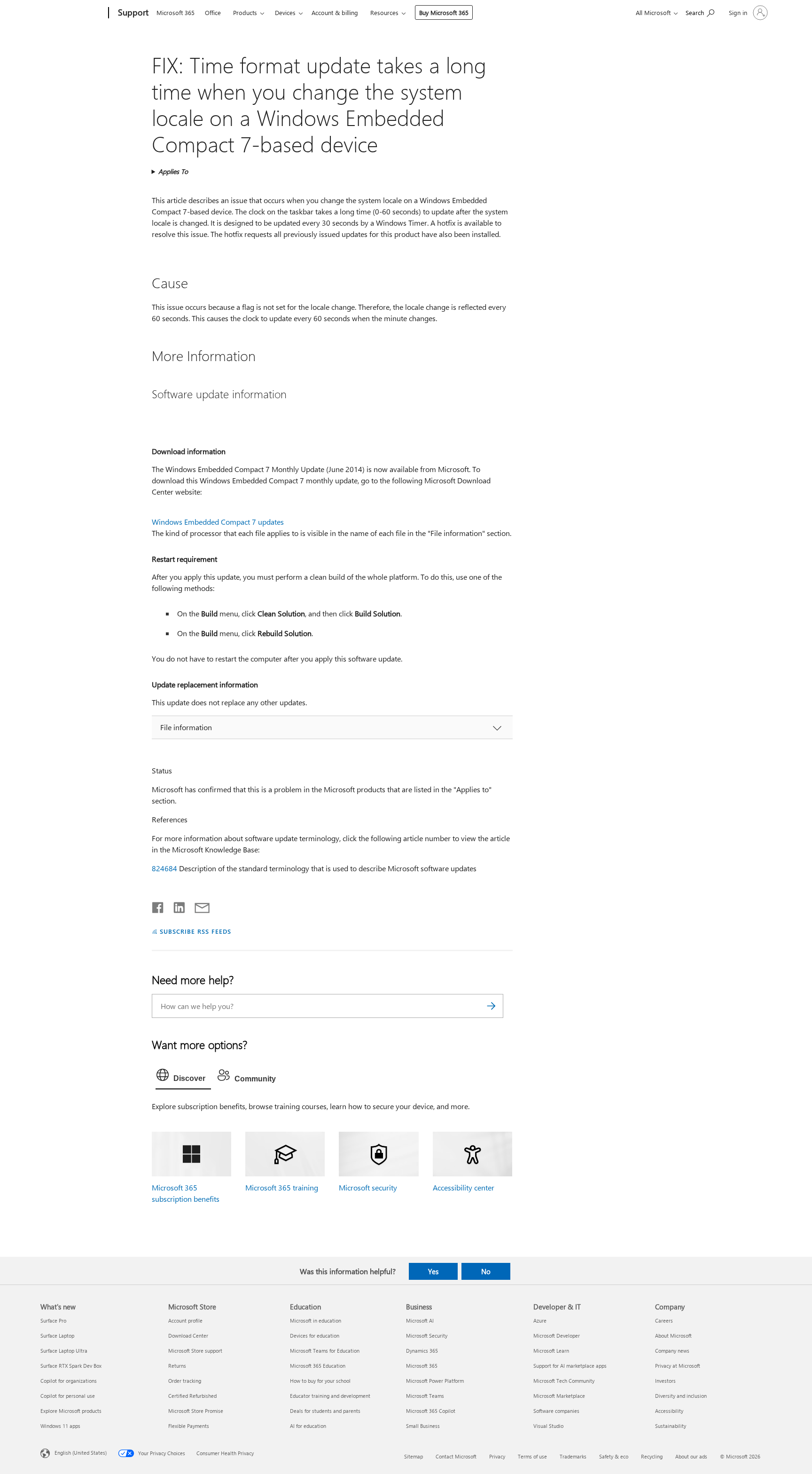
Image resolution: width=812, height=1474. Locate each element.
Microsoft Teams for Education (324, 1350)
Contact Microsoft (456, 1456)
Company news (672, 1350)
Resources (384, 12)
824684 (164, 868)
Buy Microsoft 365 (443, 12)
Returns (177, 1365)
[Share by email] (198, 905)
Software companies (556, 1410)
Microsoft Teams (425, 1395)
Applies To (173, 171)
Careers (664, 1320)
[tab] (183, 1077)
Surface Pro (53, 1320)
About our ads (691, 1456)
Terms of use (532, 1456)
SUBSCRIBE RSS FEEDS (195, 931)
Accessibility (669, 1410)
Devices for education (314, 1335)
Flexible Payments (188, 1425)
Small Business (423, 1425)
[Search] (491, 1006)
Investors (665, 1380)
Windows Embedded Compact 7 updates (218, 522)
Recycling (652, 1456)
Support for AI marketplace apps (570, 1365)
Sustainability (670, 1425)
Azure (540, 1320)
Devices (285, 12)
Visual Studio (548, 1425)
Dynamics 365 (422, 1350)
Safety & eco (613, 1456)
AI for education (308, 1425)
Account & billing (335, 12)
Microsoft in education (315, 1320)
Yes (433, 1271)
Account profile (185, 1320)
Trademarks (573, 1456)
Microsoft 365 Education (317, 1365)
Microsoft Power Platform (435, 1380)
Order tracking (184, 1380)
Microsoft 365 (175, 12)
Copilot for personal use (67, 1395)
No (486, 1271)
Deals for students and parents (325, 1410)
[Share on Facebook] (158, 905)
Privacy (497, 1456)
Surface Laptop (57, 1335)
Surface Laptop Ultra (63, 1350)
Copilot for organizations (68, 1380)
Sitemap (413, 1456)
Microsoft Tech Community (563, 1380)
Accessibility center (463, 1187)
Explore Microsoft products (71, 1410)
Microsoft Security (426, 1335)
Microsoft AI (420, 1320)
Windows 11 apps (60, 1425)
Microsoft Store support (195, 1350)
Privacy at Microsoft (677, 1365)
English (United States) (81, 1452)
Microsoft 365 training (281, 1187)
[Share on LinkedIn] (175, 905)
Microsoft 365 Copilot (430, 1410)
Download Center (188, 1335)
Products (245, 12)
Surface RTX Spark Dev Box (71, 1365)
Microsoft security (368, 1187)
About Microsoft (673, 1335)
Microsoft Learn (551, 1350)
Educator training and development (330, 1395)
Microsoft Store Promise (195, 1410)
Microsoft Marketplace (559, 1395)
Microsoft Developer (556, 1335)
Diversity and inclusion (681, 1395)
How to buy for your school (320, 1380)
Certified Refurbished (192, 1395)
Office (213, 12)
